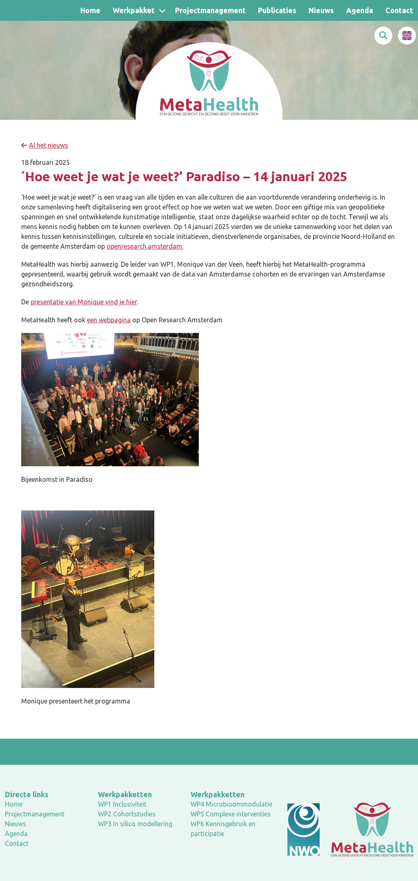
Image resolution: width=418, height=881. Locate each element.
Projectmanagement (210, 10)
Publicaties (277, 10)
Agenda (359, 10)
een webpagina (109, 320)
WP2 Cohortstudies (127, 814)
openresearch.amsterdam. (145, 246)
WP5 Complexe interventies (231, 814)
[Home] (209, 81)
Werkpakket (134, 10)
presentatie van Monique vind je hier (84, 302)
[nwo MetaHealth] (372, 828)
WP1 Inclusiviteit (122, 804)
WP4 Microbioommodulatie (231, 804)
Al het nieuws (48, 145)
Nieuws (321, 10)
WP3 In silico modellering (135, 823)
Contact (17, 843)
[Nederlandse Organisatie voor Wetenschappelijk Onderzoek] (303, 829)
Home (90, 10)
